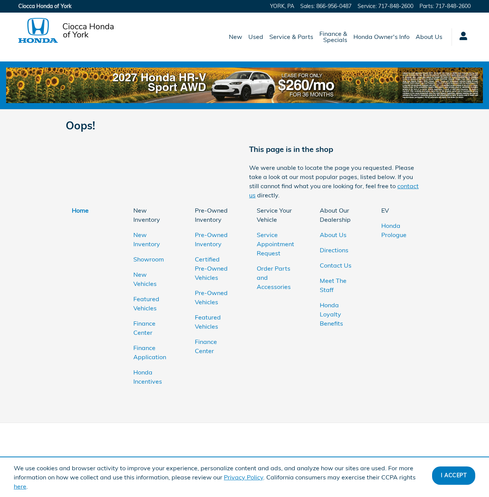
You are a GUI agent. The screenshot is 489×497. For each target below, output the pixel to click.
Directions (334, 250)
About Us (429, 36)
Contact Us (335, 265)
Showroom (148, 259)
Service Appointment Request (275, 244)
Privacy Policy (243, 477)
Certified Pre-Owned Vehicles (211, 268)
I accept (453, 475)
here (20, 486)
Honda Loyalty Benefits (331, 314)
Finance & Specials (333, 37)
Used (255, 36)
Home (80, 210)
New (235, 36)
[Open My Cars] (461, 37)
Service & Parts (291, 36)
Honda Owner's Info (381, 36)
